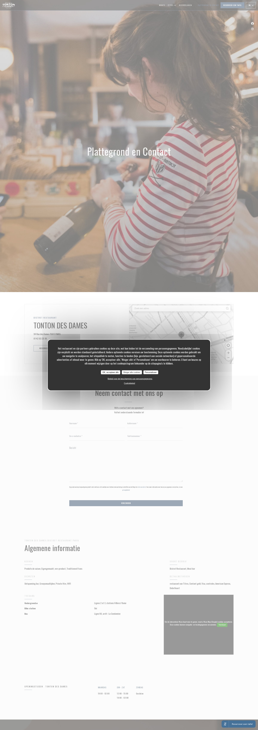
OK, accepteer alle (110, 372)
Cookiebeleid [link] (129, 383)
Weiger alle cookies (131, 372)
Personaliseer (151, 372)
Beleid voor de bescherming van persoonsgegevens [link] (130, 379)
